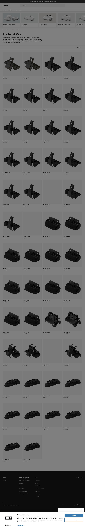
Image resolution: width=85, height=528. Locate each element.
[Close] (82, 510)
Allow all (74, 515)
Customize (73, 519)
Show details (20, 525)
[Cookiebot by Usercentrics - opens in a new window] (8, 525)
